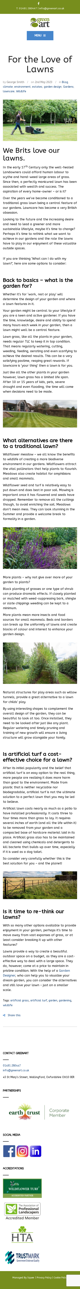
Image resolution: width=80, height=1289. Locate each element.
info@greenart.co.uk (51, 8)
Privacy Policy (44, 1277)
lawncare (9, 91)
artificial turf (38, 1000)
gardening (65, 1000)
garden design (53, 86)
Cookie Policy (61, 1277)
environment (22, 86)
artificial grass (19, 1000)
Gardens (68, 86)
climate (8, 86)
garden (53, 1000)
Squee (31, 1277)
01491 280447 (28, 8)
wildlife (8, 1005)
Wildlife (21, 91)
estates (37, 86)
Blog (65, 82)
